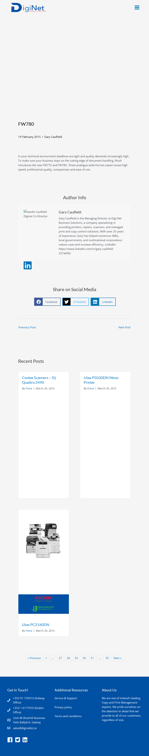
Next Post (124, 327)
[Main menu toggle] (137, 7)
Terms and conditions (68, 716)
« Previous (34, 658)
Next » (117, 658)
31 (92, 658)
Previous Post (27, 327)
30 (84, 658)
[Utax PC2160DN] (43, 564)
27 (60, 658)
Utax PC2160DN (35, 624)
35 (107, 658)
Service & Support (66, 698)
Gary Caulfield (53, 137)
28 (68, 658)
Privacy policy (63, 707)
